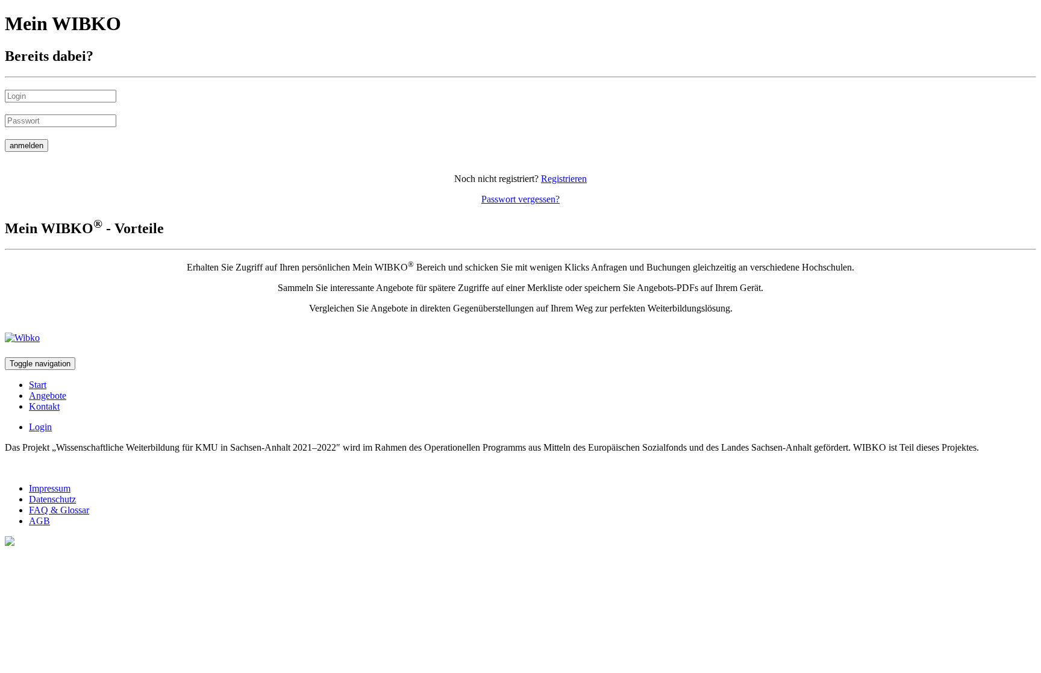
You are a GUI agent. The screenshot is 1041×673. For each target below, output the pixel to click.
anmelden (26, 145)
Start (37, 385)
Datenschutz (52, 499)
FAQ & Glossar (59, 510)
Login (40, 427)
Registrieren (564, 179)
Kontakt (44, 406)
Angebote (47, 395)
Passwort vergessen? (520, 199)
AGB (39, 521)
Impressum (49, 488)
